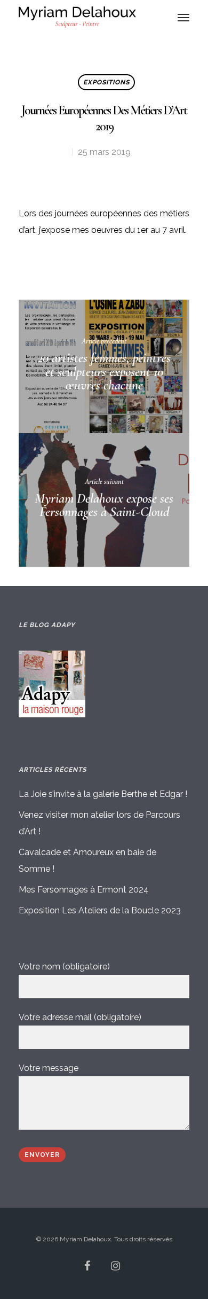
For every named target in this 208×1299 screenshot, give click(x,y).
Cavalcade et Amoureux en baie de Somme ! (87, 860)
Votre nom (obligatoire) (64, 966)
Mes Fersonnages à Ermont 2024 (84, 890)
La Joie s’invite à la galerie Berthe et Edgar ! (103, 794)
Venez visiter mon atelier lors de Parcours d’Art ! (99, 823)
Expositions (106, 82)
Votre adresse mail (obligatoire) (80, 1017)
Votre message (48, 1068)
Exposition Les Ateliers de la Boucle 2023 (100, 910)
